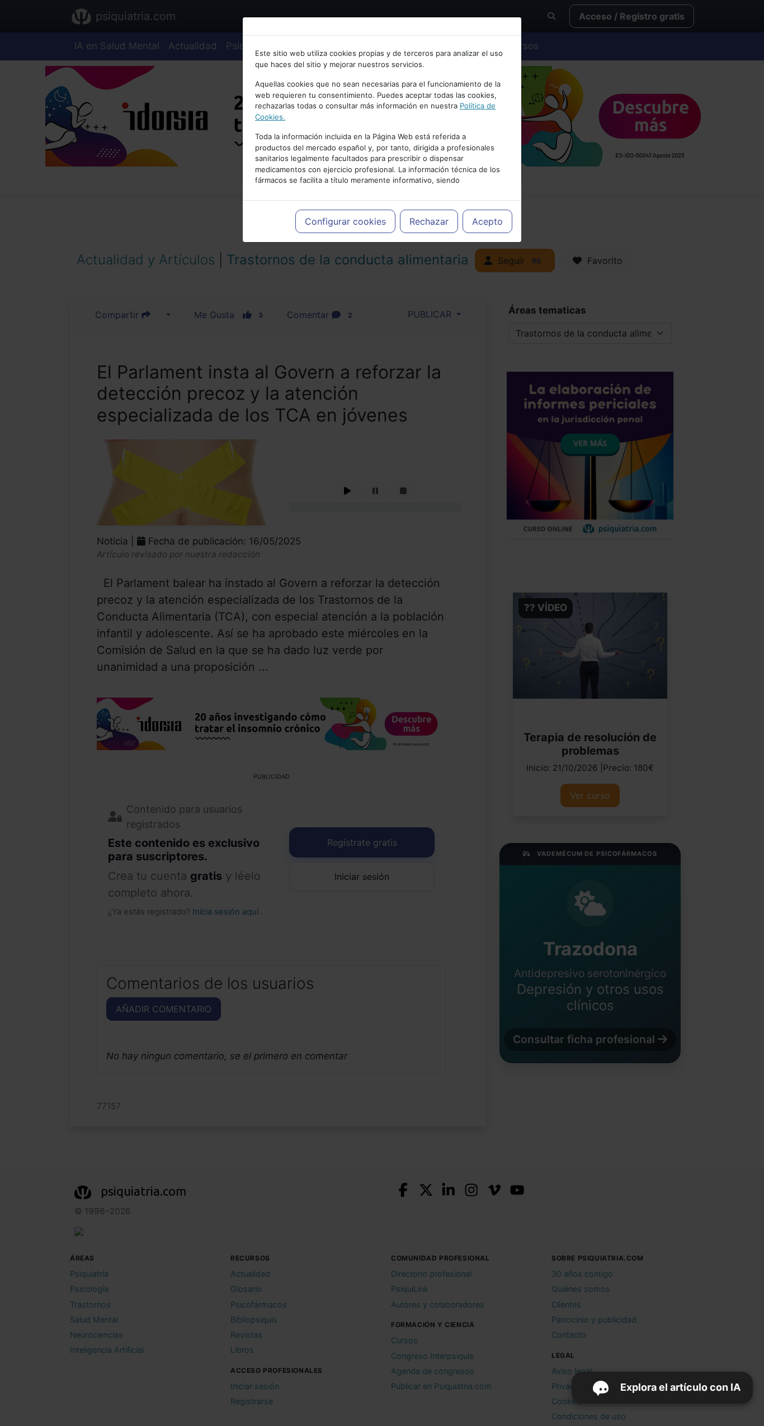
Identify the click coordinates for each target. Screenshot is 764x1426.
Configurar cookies (345, 221)
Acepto (487, 221)
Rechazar (429, 221)
